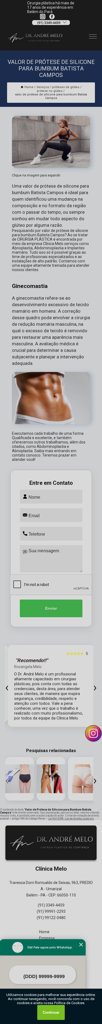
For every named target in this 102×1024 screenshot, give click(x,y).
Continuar (51, 1012)
